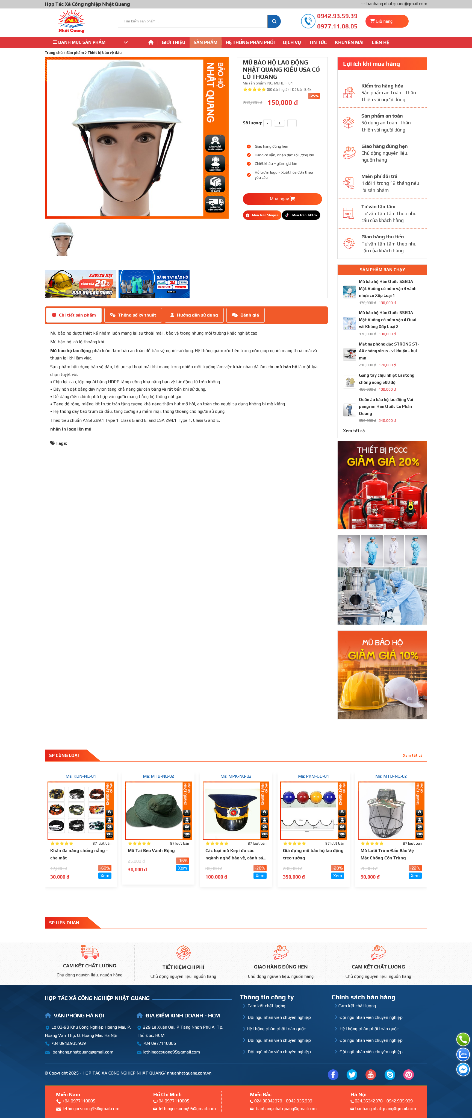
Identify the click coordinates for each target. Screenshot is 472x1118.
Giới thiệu (173, 42)
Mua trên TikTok (304, 215)
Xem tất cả (354, 430)
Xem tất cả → (415, 755)
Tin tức (318, 42)
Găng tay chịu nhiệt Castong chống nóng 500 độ (386, 379)
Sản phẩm (205, 42)
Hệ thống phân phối (250, 42)
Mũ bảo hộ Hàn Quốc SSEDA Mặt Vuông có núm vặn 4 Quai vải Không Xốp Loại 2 (387, 319)
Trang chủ (54, 52)
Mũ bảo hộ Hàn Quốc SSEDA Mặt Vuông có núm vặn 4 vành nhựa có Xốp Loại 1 (388, 288)
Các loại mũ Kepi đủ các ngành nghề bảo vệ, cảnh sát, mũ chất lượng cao (235, 858)
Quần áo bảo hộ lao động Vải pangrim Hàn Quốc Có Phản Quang (386, 406)
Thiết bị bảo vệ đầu (105, 52)
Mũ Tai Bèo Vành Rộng (151, 850)
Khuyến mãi (349, 42)
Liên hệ (380, 42)
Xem (105, 875)
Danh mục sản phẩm (81, 42)
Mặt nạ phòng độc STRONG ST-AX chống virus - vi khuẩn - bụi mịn (389, 351)
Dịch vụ (292, 42)
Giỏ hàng (384, 21)
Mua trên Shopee (265, 215)
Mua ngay (280, 199)
